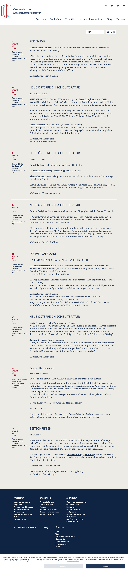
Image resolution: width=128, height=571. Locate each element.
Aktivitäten (70, 19)
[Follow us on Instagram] (118, 6)
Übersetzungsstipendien (76, 502)
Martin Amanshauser (40, 47)
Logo (57, 546)
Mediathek (55, 19)
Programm (41, 19)
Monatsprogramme (22, 502)
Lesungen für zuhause (49, 512)
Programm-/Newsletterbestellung (23, 513)
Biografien (18, 504)
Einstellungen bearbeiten (23, 566)
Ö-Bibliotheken (72, 504)
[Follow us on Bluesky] (112, 6)
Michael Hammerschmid (42, 265)
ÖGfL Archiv (71, 516)
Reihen (16, 516)
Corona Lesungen (47, 514)
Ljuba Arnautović (39, 323)
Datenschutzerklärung (73, 561)
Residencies (71, 507)
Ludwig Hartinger (39, 279)
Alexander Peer (38, 176)
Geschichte (60, 539)
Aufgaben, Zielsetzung (65, 536)
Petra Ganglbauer (88, 99)
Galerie (43, 507)
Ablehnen (63, 566)
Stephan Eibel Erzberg (41, 170)
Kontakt (58, 531)
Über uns (120, 19)
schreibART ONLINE (48, 509)
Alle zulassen (105, 566)
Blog (109, 19)
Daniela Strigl (37, 211)
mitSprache (71, 512)
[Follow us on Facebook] (106, 6)
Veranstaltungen (47, 502)
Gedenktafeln (72, 521)
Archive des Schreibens (92, 19)
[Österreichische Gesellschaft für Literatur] (21, 10)
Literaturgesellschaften (76, 514)
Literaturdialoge (73, 509)
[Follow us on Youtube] (124, 6)
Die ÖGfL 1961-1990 (74, 519)
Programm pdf (20, 519)
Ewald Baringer (38, 165)
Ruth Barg (90, 454)
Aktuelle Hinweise (21, 509)
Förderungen (61, 544)
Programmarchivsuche (23, 507)
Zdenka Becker (37, 339)
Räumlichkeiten (62, 541)
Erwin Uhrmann (38, 184)
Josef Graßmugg (75, 454)
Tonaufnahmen (46, 504)
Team (57, 534)
